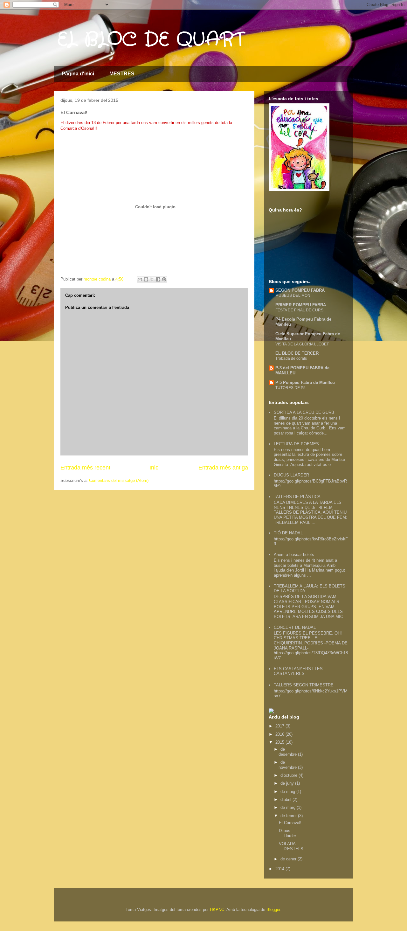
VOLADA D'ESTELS (291, 846)
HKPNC (217, 909)
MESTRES (122, 73)
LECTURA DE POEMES (296, 443)
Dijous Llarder (287, 833)
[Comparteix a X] (152, 279)
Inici (154, 467)
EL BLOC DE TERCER (297, 353)
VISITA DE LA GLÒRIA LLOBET (302, 344)
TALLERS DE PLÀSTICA (297, 496)
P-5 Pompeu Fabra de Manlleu (305, 382)
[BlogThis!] (146, 279)
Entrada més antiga (223, 467)
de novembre (288, 765)
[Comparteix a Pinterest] (164, 279)
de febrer (289, 815)
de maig (288, 791)
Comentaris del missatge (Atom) (118, 480)
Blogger (273, 909)
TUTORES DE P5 (290, 388)
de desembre (288, 752)
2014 (280, 868)
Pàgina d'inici (78, 73)
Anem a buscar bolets (294, 554)
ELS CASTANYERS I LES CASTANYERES (298, 671)
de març (288, 807)
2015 (280, 742)
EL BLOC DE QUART (150, 39)
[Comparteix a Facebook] (158, 279)
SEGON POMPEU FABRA (300, 290)
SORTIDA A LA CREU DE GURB (304, 412)
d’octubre (289, 775)
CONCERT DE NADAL (295, 627)
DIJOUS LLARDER (291, 475)
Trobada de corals (291, 358)
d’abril (286, 799)
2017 (280, 726)
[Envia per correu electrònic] (140, 279)
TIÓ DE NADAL (288, 533)
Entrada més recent (85, 467)
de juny (287, 783)
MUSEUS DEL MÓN (292, 295)
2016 (280, 734)
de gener (289, 859)
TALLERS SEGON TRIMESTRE (304, 685)
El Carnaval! (290, 822)
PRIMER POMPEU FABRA (300, 304)
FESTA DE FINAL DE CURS (299, 310)
